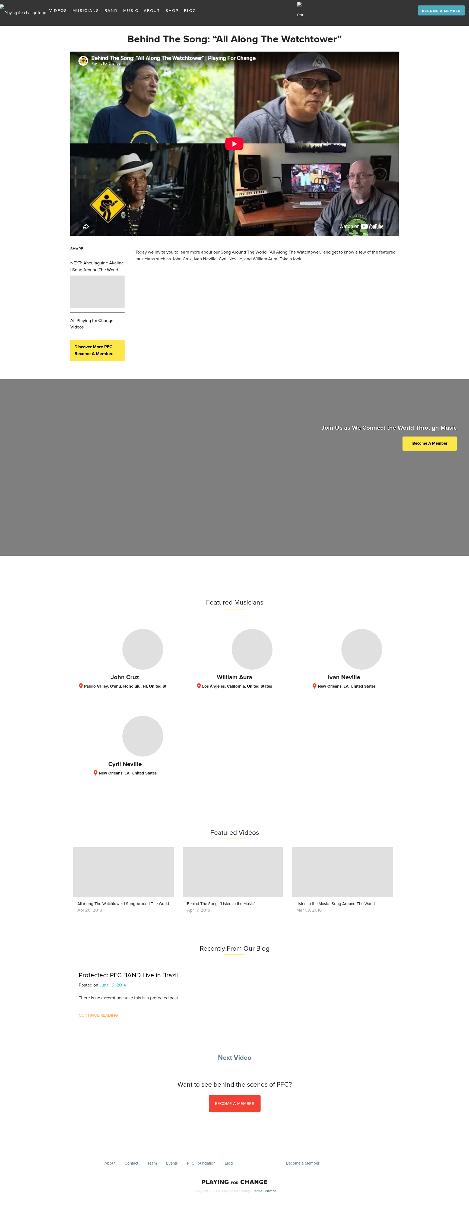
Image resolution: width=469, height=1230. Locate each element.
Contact (131, 1163)
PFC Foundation (201, 1163)
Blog (190, 11)
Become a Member (441, 11)
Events (172, 1163)
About (152, 11)
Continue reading (98, 1015)
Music (130, 11)
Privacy (270, 1191)
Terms (257, 1191)
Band (111, 11)
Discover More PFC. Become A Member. (93, 350)
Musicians (85, 11)
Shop (172, 11)
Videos (58, 11)
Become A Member (429, 443)
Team (152, 1163)
